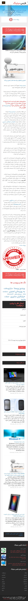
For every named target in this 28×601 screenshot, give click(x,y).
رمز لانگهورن (12, 201)
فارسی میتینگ (6, 599)
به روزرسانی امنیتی (17, 291)
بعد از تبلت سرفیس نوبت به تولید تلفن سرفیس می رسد (14, 384)
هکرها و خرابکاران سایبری (9, 122)
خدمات (25, 584)
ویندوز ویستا (22, 86)
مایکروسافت (8, 288)
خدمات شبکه (23, 561)
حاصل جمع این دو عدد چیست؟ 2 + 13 (17, 340)
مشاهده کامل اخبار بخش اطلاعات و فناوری (14, 534)
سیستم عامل (18, 294)
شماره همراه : (23, 315)
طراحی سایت (23, 549)
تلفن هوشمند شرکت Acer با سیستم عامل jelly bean (14, 413)
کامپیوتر (25, 579)
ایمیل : (24, 321)
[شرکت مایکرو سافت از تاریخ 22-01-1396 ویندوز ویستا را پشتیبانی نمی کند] (14, 0)
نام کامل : (24, 309)
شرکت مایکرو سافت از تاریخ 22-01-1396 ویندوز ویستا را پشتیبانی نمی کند (14, 12)
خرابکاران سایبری (17, 297)
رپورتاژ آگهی (23, 555)
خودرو (25, 588)
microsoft (10, 294)
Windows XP (17, 205)
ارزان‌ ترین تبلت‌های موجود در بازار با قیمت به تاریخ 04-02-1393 (14, 515)
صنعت (25, 590)
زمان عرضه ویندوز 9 (19, 442)
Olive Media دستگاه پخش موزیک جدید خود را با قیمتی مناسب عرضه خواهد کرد (14, 474)
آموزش (25, 575)
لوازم (26, 586)
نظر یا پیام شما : (22, 326)
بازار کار (25, 577)
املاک (25, 573)
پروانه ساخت (16, 20)
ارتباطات (25, 582)
